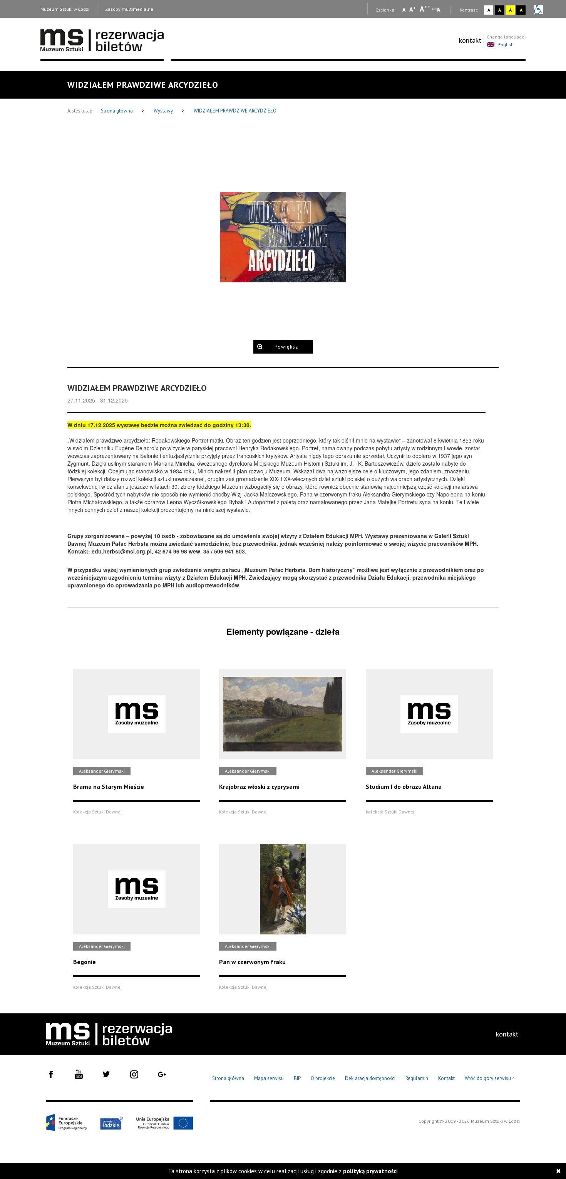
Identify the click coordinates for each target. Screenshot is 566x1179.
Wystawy (164, 110)
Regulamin (416, 1078)
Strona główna (117, 110)
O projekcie (323, 1078)
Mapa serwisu (269, 1078)
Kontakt (446, 1078)
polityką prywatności (370, 1171)
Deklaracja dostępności (370, 1078)
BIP (297, 1078)
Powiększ (286, 347)
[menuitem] (470, 40)
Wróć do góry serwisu (490, 1078)
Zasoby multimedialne (129, 9)
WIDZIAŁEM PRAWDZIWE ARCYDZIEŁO (235, 110)
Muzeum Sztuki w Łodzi (64, 9)
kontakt (470, 40)
